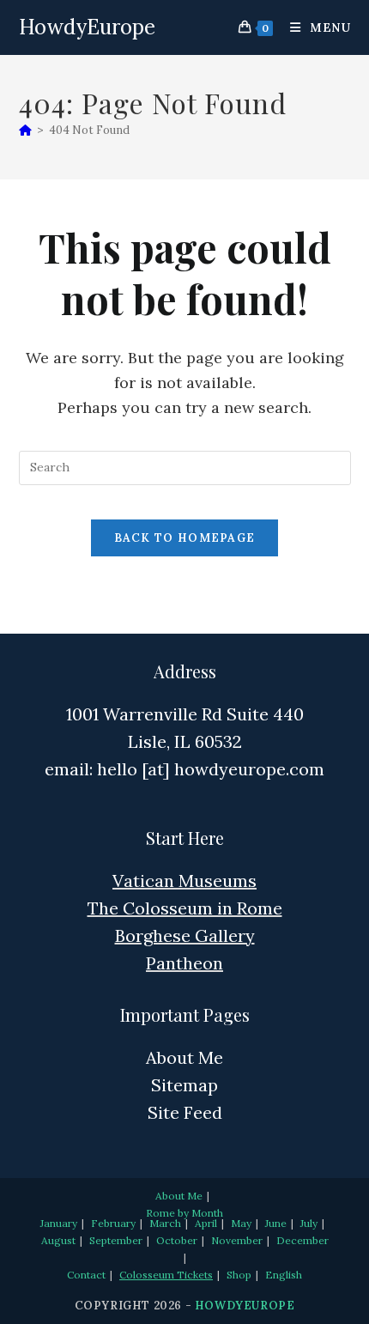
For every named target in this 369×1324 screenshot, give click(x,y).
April (206, 1223)
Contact (86, 1274)
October (176, 1240)
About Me (184, 1057)
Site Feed (185, 1112)
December (302, 1240)
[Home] (25, 130)
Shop (239, 1274)
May (241, 1223)
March (165, 1223)
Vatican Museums (184, 880)
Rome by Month (184, 1212)
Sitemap (184, 1085)
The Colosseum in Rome (185, 908)
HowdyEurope (87, 27)
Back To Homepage (185, 538)
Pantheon (184, 963)
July (309, 1223)
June (276, 1223)
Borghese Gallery (185, 935)
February (113, 1223)
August (58, 1240)
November (237, 1240)
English (283, 1274)
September (115, 1240)
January (58, 1223)
